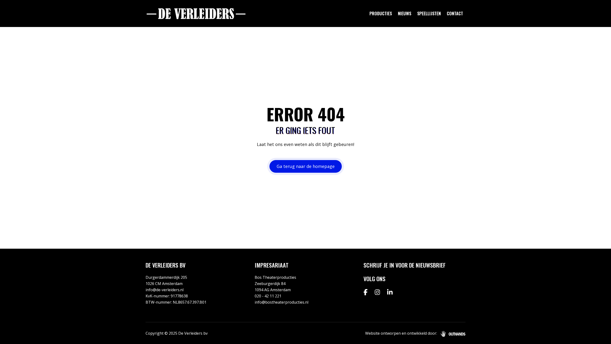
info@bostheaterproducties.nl (281, 302)
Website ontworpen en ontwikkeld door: (401, 333)
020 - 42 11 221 (268, 296)
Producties (380, 13)
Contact (455, 13)
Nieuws (404, 13)
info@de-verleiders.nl (165, 289)
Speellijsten (429, 13)
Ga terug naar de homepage (306, 166)
